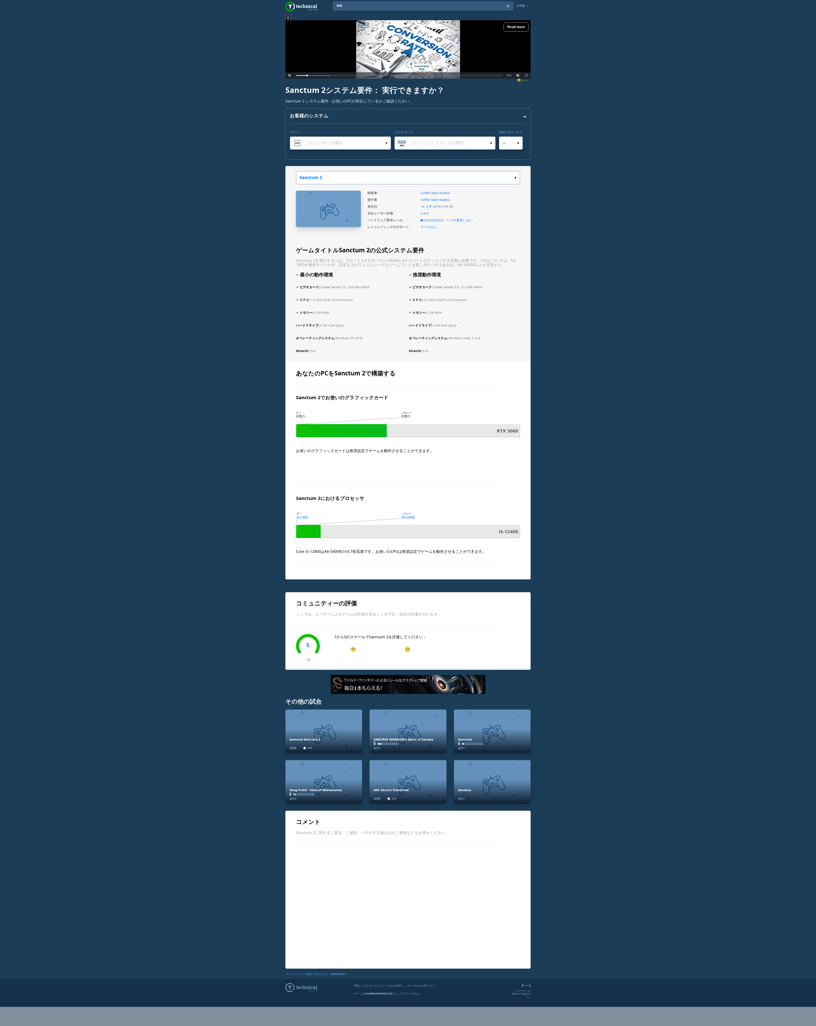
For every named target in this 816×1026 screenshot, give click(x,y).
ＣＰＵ (294, 132)
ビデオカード (404, 132)
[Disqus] (408, 906)
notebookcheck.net (378, 993)
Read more (516, 27)
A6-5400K (408, 517)
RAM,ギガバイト (511, 132)
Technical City (301, 6)
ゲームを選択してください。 (408, 177)
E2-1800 (302, 517)
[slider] (399, 75)
